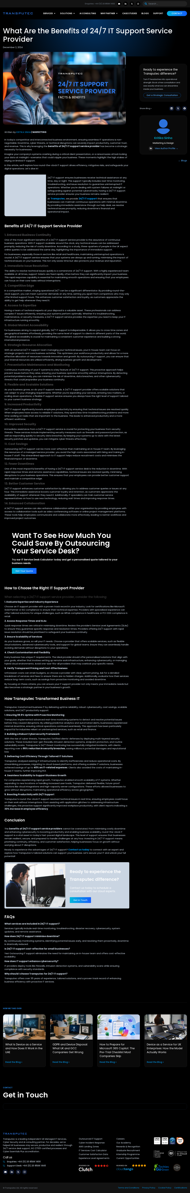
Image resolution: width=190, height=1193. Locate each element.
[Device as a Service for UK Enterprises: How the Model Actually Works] (166, 1026)
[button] (171, 108)
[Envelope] (119, 4)
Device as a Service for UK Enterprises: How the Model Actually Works (164, 1048)
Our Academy (123, 1142)
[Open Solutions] (74, 13)
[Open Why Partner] (117, 13)
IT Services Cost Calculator (93, 1150)
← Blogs (182, 160)
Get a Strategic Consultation (162, 95)
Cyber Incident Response (92, 1142)
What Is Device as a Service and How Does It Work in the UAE (23, 1048)
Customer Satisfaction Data (93, 1154)
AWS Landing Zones (89, 1146)
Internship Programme (128, 1154)
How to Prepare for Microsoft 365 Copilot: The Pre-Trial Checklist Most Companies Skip (117, 1050)
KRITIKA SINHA (23, 132)
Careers (120, 1138)
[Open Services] (55, 13)
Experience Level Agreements (94, 1158)
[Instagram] (138, 4)
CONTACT (177, 13)
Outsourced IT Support (90, 1138)
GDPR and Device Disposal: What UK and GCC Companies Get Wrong (70, 1048)
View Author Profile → (166, 148)
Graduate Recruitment (128, 1150)
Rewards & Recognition (128, 1146)
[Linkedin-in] (125, 4)
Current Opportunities (127, 1158)
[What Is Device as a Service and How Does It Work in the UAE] (24, 1026)
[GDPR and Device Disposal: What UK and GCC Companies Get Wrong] (71, 1026)
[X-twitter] (132, 4)
